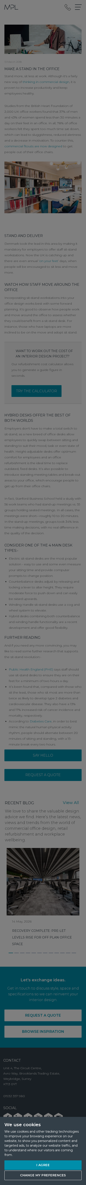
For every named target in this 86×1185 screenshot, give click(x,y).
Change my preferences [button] (43, 1175)
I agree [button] (43, 1165)
